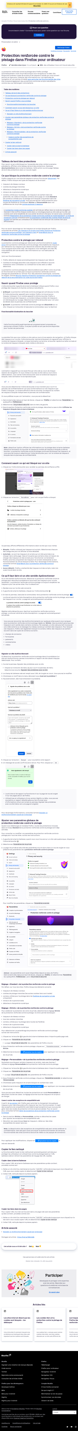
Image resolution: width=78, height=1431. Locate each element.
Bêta (3, 1390)
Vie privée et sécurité (20, 21)
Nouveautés (66, 51)
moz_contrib (48, 1261)
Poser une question (45, 12)
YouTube (71, 1427)
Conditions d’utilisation (21, 1423)
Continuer (39, 35)
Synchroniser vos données (51, 1397)
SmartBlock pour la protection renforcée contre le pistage (27, 233)
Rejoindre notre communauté (12, 1375)
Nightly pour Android (9, 1401)
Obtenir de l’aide (47, 1401)
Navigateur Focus (47, 1378)
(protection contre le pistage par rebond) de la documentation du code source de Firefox (31, 276)
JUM (43, 1261)
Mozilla (6, 1355)
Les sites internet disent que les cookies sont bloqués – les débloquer (17, 1320)
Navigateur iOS (46, 1375)
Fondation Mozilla (18, 1409)
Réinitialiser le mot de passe (51, 1394)
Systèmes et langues (56, 51)
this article (37, 6)
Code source (6, 1368)
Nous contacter (16, 1426)
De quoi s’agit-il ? (47, 1390)
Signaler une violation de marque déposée (17, 1365)
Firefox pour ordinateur (50, 1368)
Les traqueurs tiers (29, 232)
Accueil (4, 21)
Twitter (4, 1372)
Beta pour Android (8, 1394)
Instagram (75, 1427)
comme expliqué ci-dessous (32, 204)
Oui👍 (31, 1246)
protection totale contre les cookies (19, 210)
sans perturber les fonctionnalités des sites (44, 79)
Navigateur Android (48, 1372)
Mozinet (28, 1261)
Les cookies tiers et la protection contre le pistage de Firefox (49, 1320)
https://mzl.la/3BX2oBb (25, 1237)
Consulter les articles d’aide (17, 12)
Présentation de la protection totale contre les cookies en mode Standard (37, 216)
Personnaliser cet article (10, 42)
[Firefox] (4, 49)
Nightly (4, 1397)
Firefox (10, 21)
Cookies (5, 1426)
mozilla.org (6, 1423)
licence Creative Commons (23, 1418)
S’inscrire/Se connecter (69, 12)
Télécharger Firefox (63, 47)
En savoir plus (54, 1292)
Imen (32, 1261)
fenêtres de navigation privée (14, 200)
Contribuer (57, 12)
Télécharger (45, 1365)
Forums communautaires (34, 12)
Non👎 (38, 1246)
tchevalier (37, 1261)
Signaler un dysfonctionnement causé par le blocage (25, 814)
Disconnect (52, 178)
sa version (14, 1103)
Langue (54, 1409)
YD (41, 1261)
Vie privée (73, 51)
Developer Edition (8, 1387)
